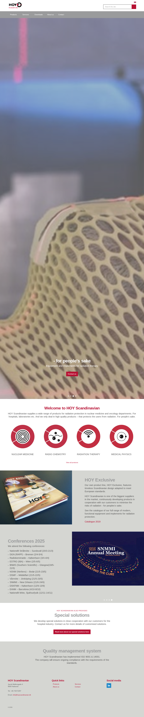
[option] (72, 367)
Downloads (39, 15)
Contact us (72, 374)
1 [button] (68, 714)
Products (13, 15)
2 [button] (70, 714)
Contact (61, 15)
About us (50, 15)
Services (25, 15)
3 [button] (73, 714)
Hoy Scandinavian (15, 5)
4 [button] (75, 714)
